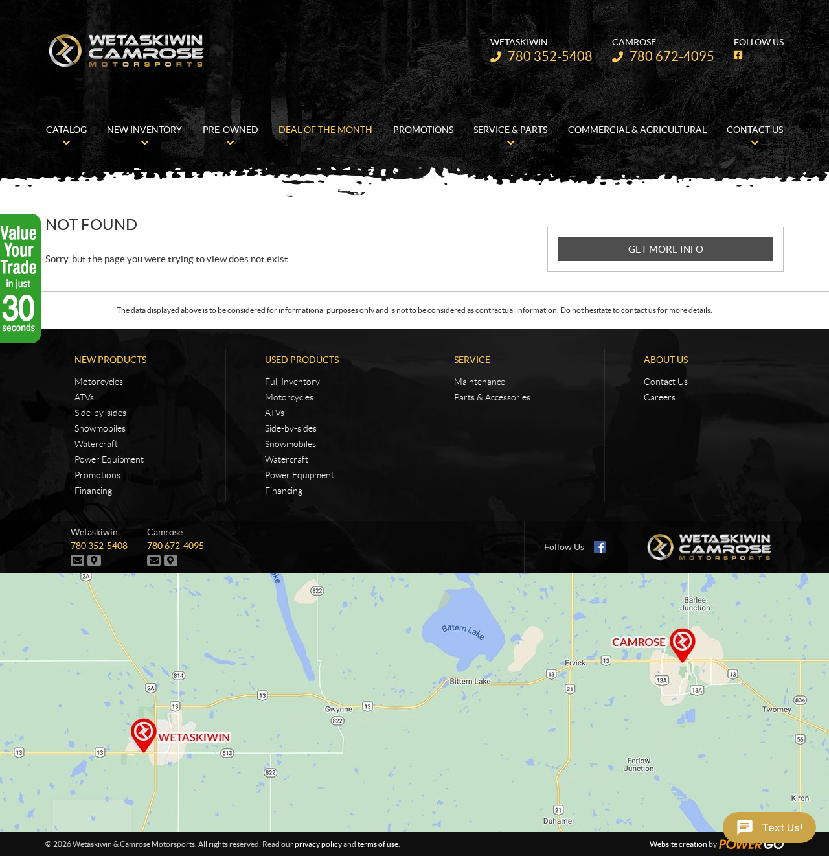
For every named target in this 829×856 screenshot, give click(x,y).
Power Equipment (109, 459)
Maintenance (479, 381)
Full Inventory (292, 381)
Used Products (302, 359)
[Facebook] (600, 547)
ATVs (84, 397)
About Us (666, 359)
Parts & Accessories (492, 397)
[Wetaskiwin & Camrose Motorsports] (126, 50)
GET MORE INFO (665, 249)
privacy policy (318, 844)
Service (472, 359)
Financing (93, 490)
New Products (110, 359)
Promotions (97, 475)
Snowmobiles (100, 428)
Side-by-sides (100, 413)
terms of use (378, 844)
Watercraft (96, 444)
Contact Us (666, 381)
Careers (660, 397)
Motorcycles (98, 381)
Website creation (678, 844)
